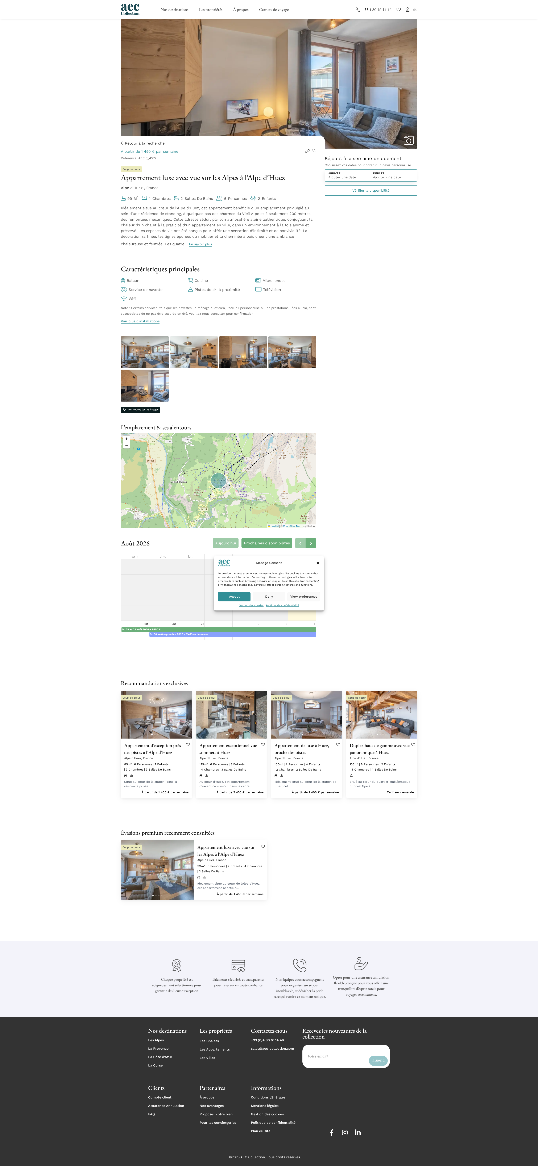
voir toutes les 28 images (143, 409)
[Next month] (311, 543)
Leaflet (274, 526)
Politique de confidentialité (282, 605)
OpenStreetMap (292, 526)
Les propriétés (211, 9)
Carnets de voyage (274, 9)
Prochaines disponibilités (267, 543)
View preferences (303, 596)
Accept (234, 596)
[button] (318, 563)
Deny (269, 596)
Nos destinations (175, 9)
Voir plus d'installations (140, 321)
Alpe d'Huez (132, 188)
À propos (241, 9)
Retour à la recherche (145, 143)
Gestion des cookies (251, 605)
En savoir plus (200, 244)
